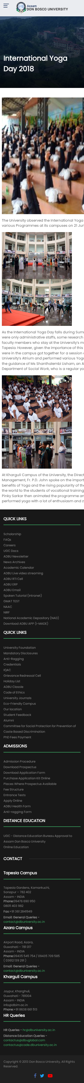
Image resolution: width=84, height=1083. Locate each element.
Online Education (16, 847)
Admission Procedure (19, 761)
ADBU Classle (13, 687)
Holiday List (12, 681)
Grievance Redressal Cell (22, 675)
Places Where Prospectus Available (30, 784)
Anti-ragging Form (18, 812)
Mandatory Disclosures (21, 653)
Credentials (12, 664)
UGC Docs (11, 551)
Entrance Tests (15, 795)
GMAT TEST (12, 601)
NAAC (8, 607)
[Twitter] (43, 1076)
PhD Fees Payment (17, 737)
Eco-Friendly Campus (20, 703)
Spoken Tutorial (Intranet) (23, 595)
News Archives (14, 562)
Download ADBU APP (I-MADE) (26, 623)
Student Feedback (17, 715)
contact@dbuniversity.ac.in (24, 921)
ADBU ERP (11, 584)
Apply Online (13, 800)
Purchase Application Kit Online (27, 778)
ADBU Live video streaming (23, 573)
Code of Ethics (14, 692)
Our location (13, 709)
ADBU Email (12, 590)
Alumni (9, 720)
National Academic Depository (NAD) (31, 618)
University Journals (18, 698)
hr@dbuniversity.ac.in (39, 1030)
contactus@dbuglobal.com (24, 1040)
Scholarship (12, 534)
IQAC (7, 670)
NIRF (7, 612)
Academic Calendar (19, 567)
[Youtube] (50, 1076)
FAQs (7, 539)
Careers (10, 545)
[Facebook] (36, 1076)
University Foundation (20, 647)
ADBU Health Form (17, 806)
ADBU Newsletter (16, 556)
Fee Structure (14, 789)
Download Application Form (24, 772)
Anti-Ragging (14, 659)
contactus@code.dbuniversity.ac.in (30, 1045)
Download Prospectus (20, 767)
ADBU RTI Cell (13, 579)
